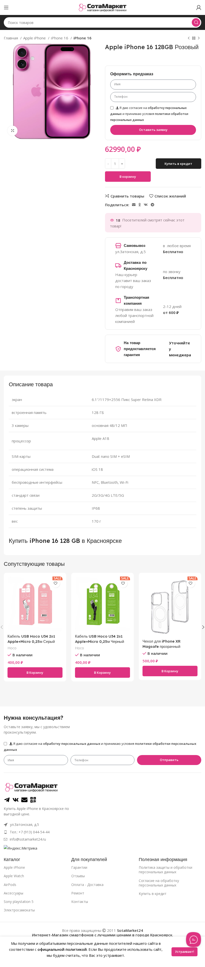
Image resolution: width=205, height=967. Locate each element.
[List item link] (70, 832)
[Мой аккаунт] (199, 7)
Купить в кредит (152, 893)
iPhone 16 (60, 37)
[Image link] (31, 786)
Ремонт (77, 893)
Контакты (79, 901)
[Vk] (15, 800)
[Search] (196, 22)
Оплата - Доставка (87, 884)
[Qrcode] (33, 800)
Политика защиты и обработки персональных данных (165, 869)
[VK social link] (145, 204)
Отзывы (78, 875)
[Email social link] (133, 204)
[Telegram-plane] (7, 800)
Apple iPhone (35, 37)
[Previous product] (188, 38)
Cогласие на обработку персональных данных (159, 882)
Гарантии (79, 867)
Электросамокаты (19, 910)
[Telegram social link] (152, 204)
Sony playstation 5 (19, 901)
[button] (35, 672)
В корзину (128, 176)
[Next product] (198, 38)
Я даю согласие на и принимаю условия (149, 114)
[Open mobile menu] (6, 7)
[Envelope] (24, 800)
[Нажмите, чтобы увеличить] (13, 131)
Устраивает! (184, 952)
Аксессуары (13, 893)
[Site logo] (103, 6)
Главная (11, 37)
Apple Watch (14, 875)
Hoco (12, 648)
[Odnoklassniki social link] (139, 204)
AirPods (10, 884)
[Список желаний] (55, 583)
